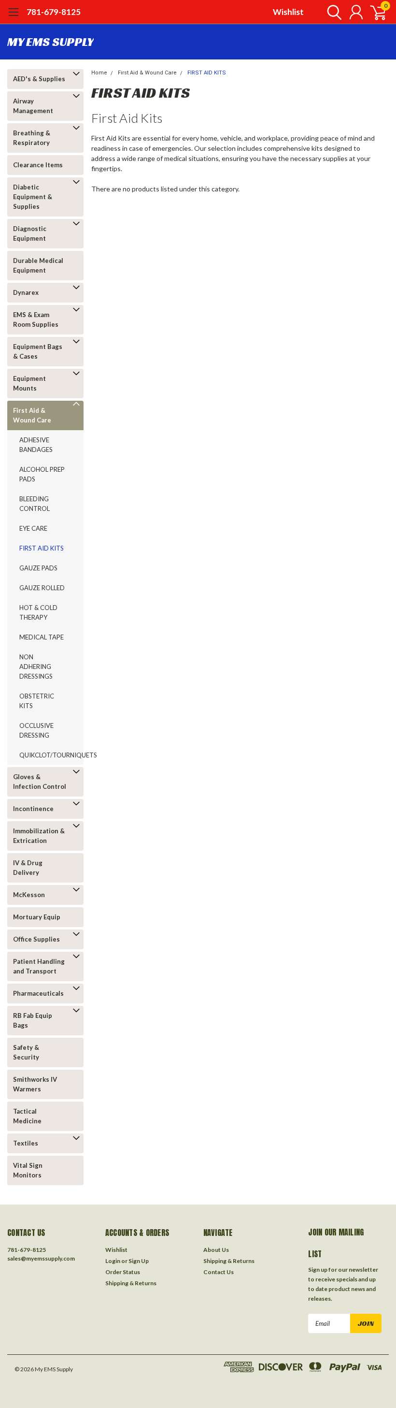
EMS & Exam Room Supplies (35, 319)
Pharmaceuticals (38, 993)
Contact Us (218, 1272)
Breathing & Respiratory (31, 137)
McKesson (29, 895)
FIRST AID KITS (41, 548)
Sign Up (138, 1260)
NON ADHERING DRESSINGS (36, 666)
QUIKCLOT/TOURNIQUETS (45, 755)
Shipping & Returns (130, 1283)
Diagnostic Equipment (29, 233)
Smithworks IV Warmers (35, 1084)
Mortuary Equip (36, 917)
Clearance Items (38, 165)
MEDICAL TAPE (41, 637)
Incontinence (33, 809)
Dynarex (26, 292)
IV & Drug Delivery (27, 867)
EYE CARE (33, 528)
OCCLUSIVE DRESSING (36, 730)
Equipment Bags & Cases (37, 351)
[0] (374, 12)
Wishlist (288, 12)
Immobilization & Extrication (39, 835)
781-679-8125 (54, 12)
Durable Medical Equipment (38, 265)
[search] (332, 12)
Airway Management (33, 106)
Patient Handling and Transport (39, 966)
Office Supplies (36, 939)
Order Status (122, 1272)
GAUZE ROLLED (42, 588)
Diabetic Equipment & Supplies (32, 196)
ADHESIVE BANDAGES (36, 444)
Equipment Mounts (29, 383)
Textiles (25, 1143)
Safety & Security (26, 1052)
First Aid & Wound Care (32, 415)
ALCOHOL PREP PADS (42, 474)
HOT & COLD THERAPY (38, 612)
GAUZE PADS (38, 568)
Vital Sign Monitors (27, 1170)
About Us (216, 1249)
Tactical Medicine (27, 1116)
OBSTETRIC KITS (36, 701)
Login (112, 1260)
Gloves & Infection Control (39, 781)
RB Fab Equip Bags (32, 1020)
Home (99, 73)
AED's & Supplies (39, 79)
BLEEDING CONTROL (34, 503)
